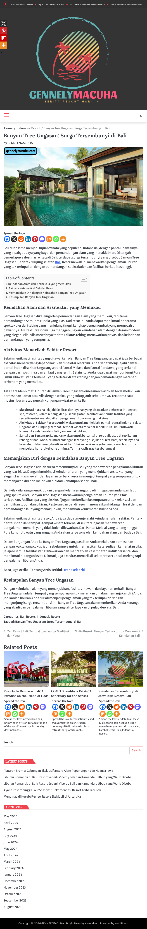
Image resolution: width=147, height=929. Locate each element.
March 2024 (12, 861)
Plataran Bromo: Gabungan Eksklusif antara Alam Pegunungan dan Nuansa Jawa (58, 770)
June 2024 (11, 842)
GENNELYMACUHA (20, 143)
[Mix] (49, 239)
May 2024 (11, 848)
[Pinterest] (35, 239)
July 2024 (10, 836)
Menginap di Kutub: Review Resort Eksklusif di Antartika (42, 796)
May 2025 (10, 816)
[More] (63, 239)
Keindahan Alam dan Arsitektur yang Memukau (39, 284)
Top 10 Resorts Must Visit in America (113, 4)
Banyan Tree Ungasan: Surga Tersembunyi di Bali (48, 621)
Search (8, 742)
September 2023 (15, 900)
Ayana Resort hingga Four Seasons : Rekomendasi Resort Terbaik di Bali (52, 790)
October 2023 (13, 894)
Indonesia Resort (48, 616)
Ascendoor (91, 923)
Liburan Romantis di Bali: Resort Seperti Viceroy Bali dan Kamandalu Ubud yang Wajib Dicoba (67, 777)
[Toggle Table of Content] (82, 279)
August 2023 (12, 907)
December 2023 (14, 881)
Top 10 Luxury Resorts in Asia (38, 4)
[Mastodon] (42, 239)
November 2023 (15, 887)
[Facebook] (7, 239)
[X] (14, 239)
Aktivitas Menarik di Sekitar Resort (32, 288)
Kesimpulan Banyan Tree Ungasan (31, 297)
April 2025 (11, 823)
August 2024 (13, 829)
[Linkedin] (28, 239)
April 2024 (11, 855)
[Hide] (1, 52)
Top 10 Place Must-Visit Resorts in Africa (74, 4)
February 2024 (14, 868)
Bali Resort (27, 616)
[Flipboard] (3, 38)
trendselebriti (74, 570)
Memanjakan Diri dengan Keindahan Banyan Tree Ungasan (47, 292)
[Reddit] (21, 239)
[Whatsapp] (56, 239)
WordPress (121, 923)
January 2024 (13, 874)
